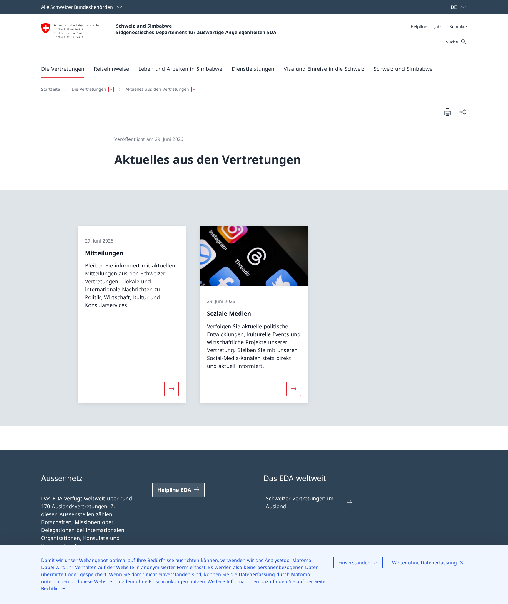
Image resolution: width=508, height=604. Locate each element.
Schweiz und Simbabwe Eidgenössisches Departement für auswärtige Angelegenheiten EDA (196, 29)
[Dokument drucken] (447, 112)
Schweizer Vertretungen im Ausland (300, 502)
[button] (62, 68)
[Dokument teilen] (462, 112)
